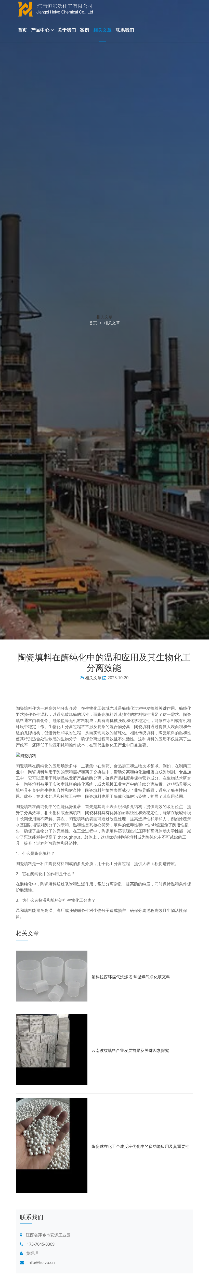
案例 (84, 30)
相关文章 (102, 30)
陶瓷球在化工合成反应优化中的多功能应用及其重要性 (140, 1146)
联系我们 (125, 30)
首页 (22, 30)
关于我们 (67, 30)
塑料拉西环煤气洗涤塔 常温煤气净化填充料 (131, 977)
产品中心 (40, 30)
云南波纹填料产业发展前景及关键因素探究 (130, 1050)
